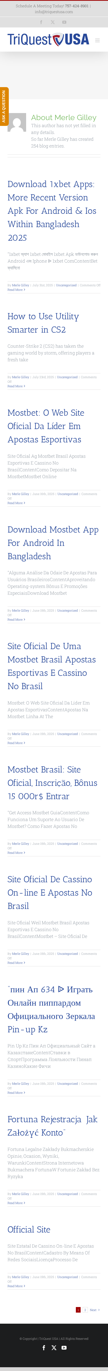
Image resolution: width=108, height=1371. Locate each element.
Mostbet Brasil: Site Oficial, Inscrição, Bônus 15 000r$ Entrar (52, 782)
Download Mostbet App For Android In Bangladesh (53, 542)
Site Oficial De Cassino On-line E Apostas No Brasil (50, 892)
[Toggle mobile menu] (97, 40)
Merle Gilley (20, 285)
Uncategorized (66, 285)
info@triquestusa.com (54, 11)
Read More (15, 290)
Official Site (29, 1229)
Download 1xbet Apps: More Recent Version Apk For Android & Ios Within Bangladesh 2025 (52, 211)
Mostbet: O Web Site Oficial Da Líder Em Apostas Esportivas (46, 426)
